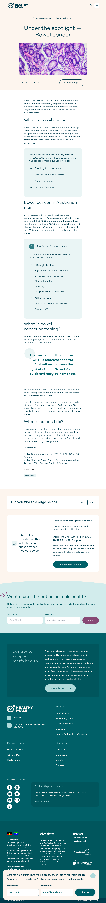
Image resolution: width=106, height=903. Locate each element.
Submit (90, 620)
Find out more (42, 802)
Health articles (63, 18)
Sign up (85, 892)
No (91, 502)
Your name (12, 614)
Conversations (43, 18)
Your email (50, 614)
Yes (81, 502)
